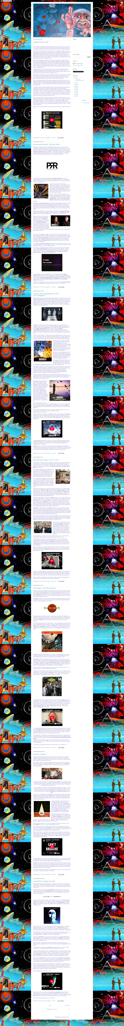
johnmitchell (65, 947)
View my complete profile (77, 65)
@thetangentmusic (53, 668)
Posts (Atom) (54, 1009)
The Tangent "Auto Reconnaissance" (44, 588)
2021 (75, 82)
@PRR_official (52, 244)
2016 (75, 91)
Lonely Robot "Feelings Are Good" (44, 881)
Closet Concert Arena (78, 63)
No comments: (53, 286)
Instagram (44, 412)
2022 (75, 77)
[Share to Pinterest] (63, 137)
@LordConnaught (60, 948)
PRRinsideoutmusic (64, 243)
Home (50, 1005)
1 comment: (53, 137)
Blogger (67, 1017)
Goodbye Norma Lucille (41, 42)
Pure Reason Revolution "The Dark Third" (46, 144)
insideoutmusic (59, 535)
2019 (75, 86)
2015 (75, 92)
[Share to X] (60, 137)
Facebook (43, 244)
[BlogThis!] (59, 137)
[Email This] (58, 137)
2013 (75, 96)
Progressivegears (47, 823)
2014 (75, 94)
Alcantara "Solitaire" (39, 754)
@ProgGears (38, 412)
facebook (43, 668)
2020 (75, 84)
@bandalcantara (57, 824)
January (77, 79)
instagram (47, 824)
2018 (75, 87)
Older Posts (67, 1005)
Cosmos (49, 409)
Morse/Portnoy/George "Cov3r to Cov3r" (46, 460)
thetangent (58, 667)
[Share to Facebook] (61, 137)
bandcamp (63, 823)
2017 (75, 89)
